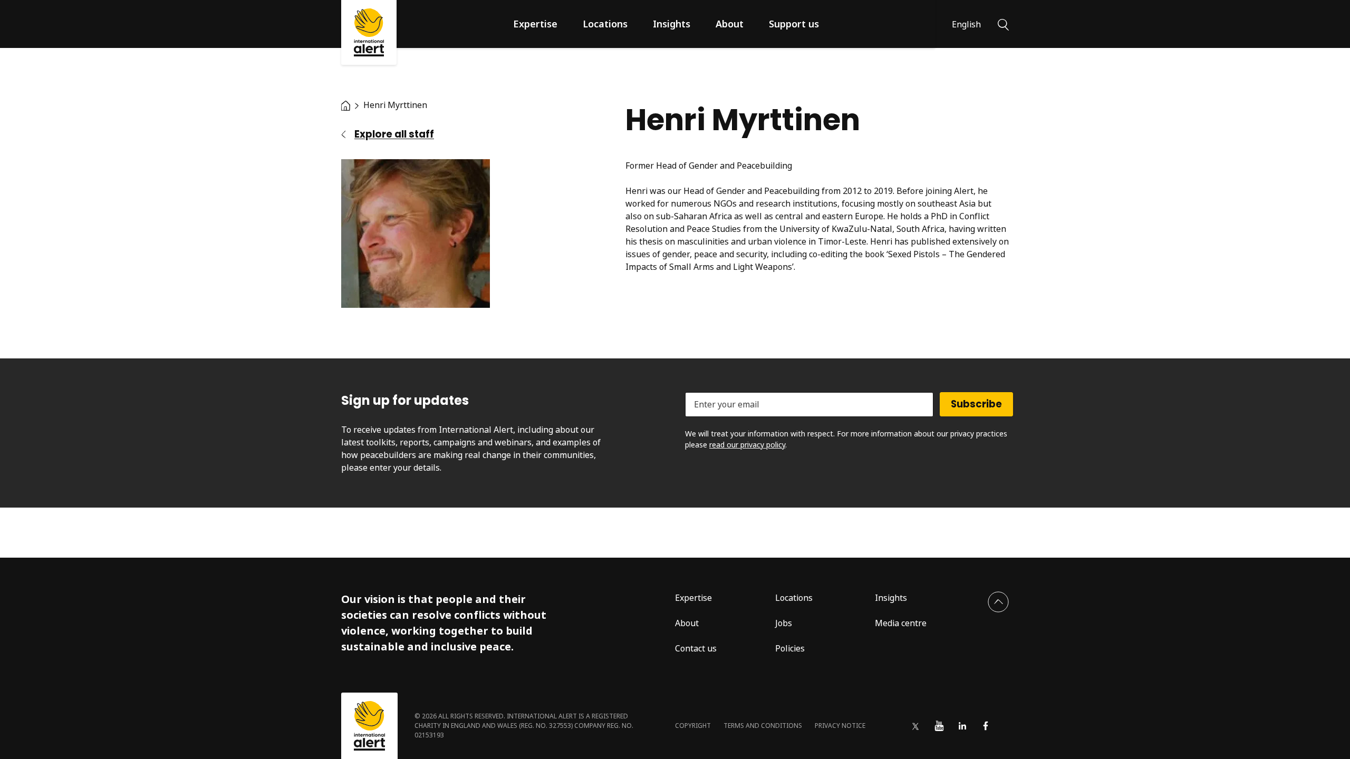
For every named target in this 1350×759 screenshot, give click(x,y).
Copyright (693, 725)
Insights (671, 23)
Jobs (783, 623)
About (730, 23)
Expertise (535, 23)
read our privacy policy (747, 445)
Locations (605, 23)
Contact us (696, 648)
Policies (790, 648)
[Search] (1003, 24)
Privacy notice (840, 725)
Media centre (901, 623)
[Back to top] (998, 601)
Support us (794, 23)
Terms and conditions (763, 725)
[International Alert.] (345, 105)
